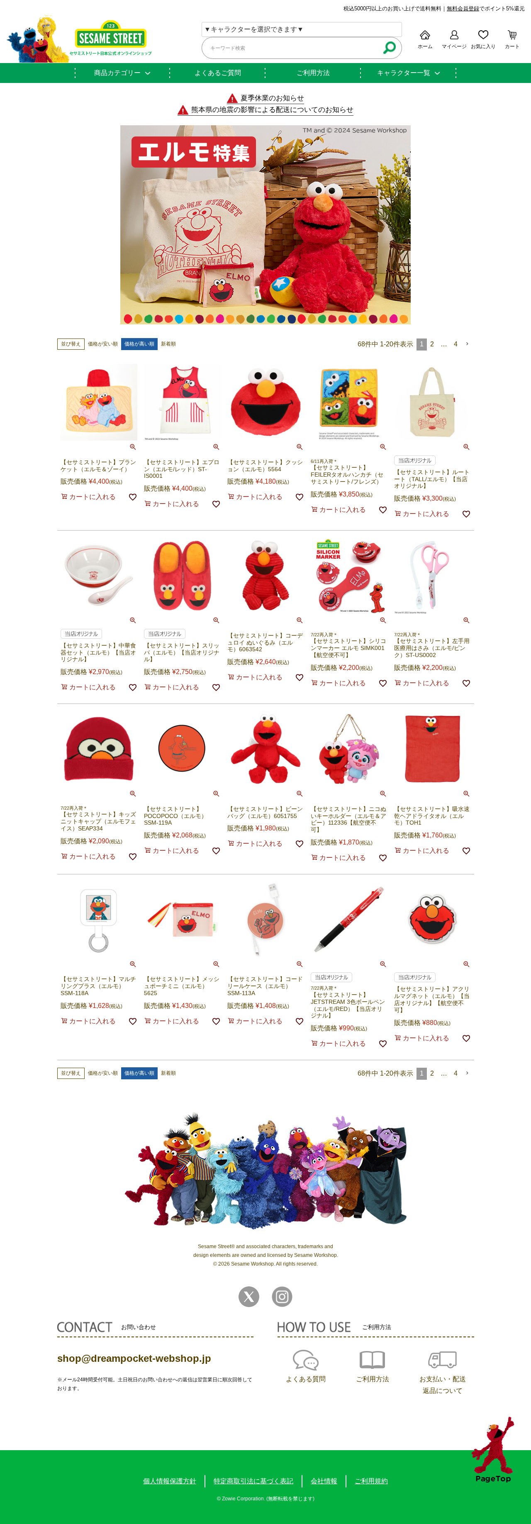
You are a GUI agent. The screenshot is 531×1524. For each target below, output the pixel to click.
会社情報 (324, 1481)
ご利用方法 (313, 72)
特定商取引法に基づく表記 (253, 1481)
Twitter (249, 1296)
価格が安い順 (103, 344)
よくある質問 (306, 1379)
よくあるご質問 (218, 72)
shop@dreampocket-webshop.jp (134, 1358)
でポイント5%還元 (486, 8)
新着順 (168, 344)
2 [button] (432, 344)
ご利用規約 (371, 1481)
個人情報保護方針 (169, 1481)
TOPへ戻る (492, 1450)
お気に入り (483, 46)
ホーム (425, 46)
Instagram (282, 1296)
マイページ (454, 46)
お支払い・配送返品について (442, 1384)
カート (512, 46)
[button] (467, 344)
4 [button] (456, 344)
